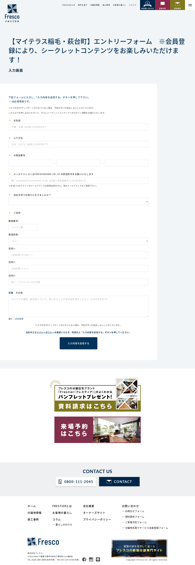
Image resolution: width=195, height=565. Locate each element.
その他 (16, 292)
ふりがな (16, 137)
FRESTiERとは (68, 5)
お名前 (15, 120)
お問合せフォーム (134, 511)
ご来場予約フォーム (136, 522)
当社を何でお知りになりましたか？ (30, 195)
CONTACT (123, 482)
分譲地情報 (95, 5)
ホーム (32, 506)
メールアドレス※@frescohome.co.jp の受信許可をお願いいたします (51, 174)
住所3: (12, 275)
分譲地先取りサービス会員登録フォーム (146, 527)
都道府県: (14, 234)
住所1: (12, 248)
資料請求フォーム (134, 516)
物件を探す (82, 5)
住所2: (12, 261)
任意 (11, 293)
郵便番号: (14, 220)
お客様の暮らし (119, 5)
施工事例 (106, 5)
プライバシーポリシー (43, 332)
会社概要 (88, 506)
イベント (132, 5)
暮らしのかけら (64, 524)
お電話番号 (17, 155)
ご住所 (15, 212)
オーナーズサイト (94, 512)
